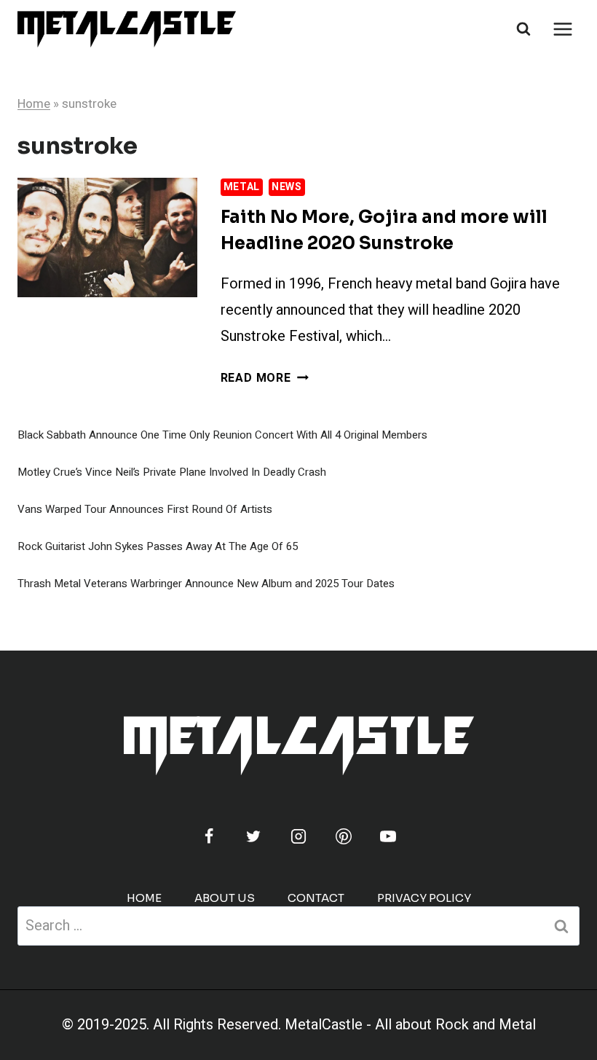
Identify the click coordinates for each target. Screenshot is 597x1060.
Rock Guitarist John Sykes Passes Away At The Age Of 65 (157, 546)
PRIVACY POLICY (424, 898)
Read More (265, 378)
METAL (242, 187)
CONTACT (316, 898)
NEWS (287, 187)
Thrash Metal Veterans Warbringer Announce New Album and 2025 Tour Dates (206, 584)
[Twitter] (253, 836)
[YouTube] (388, 836)
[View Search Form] (523, 29)
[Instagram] (298, 836)
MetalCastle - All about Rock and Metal (410, 1024)
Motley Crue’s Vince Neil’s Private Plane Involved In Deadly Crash (171, 472)
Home (33, 104)
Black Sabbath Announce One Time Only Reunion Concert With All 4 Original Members (222, 435)
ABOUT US (224, 898)
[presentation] (107, 237)
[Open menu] (562, 29)
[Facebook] (209, 836)
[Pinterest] (344, 836)
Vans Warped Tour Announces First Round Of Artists (144, 509)
